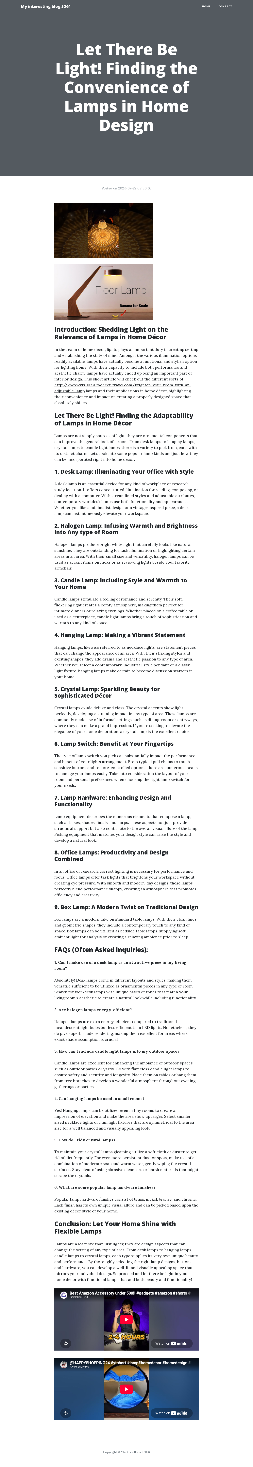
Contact (225, 6)
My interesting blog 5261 (46, 6)
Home (206, 6)
